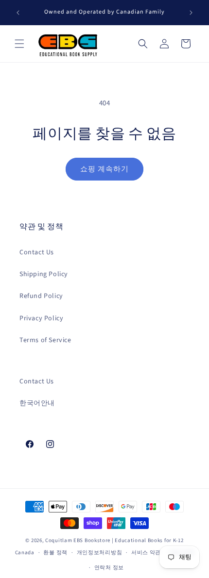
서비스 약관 (146, 552)
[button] (19, 43)
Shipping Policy (43, 274)
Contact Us (36, 252)
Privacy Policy (41, 318)
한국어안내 (37, 403)
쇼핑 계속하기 (104, 169)
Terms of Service (45, 340)
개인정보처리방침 (99, 552)
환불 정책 (55, 552)
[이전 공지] (18, 12)
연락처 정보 (109, 567)
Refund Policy (41, 296)
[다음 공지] (191, 12)
